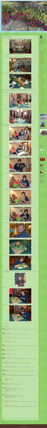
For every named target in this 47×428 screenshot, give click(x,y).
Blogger (26, 426)
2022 (41, 71)
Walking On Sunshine (42, 95)
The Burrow (42, 54)
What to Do (42, 94)
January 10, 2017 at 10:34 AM (10, 378)
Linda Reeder (42, 39)
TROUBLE (42, 60)
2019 (41, 74)
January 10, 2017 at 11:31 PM (8, 387)
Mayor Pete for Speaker (43, 55)
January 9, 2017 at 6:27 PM (8, 353)
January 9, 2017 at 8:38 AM (8, 328)
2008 (41, 112)
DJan (5, 357)
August (42, 81)
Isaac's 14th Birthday (42, 98)
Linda (5, 328)
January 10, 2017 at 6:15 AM (8, 357)
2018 (41, 75)
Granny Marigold (6, 383)
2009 (41, 111)
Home (20, 421)
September (42, 80)
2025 (41, 68)
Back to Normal (42, 99)
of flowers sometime (42, 155)
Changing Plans (42, 93)
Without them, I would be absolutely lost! (43, 52)
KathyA (5, 394)
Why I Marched (42, 92)
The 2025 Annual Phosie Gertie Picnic (43, 165)
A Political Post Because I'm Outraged (42, 179)
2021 (41, 72)
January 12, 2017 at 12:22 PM (11, 400)
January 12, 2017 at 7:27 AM (9, 394)
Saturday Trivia (42, 62)
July (41, 82)
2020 (41, 73)
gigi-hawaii (42, 51)
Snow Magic (42, 100)
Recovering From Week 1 (42, 90)
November (42, 78)
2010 (41, 110)
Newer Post (3, 421)
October (42, 79)
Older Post (37, 421)
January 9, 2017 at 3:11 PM (8, 344)
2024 (41, 69)
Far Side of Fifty (6, 400)
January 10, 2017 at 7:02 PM (11, 383)
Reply (5, 330)
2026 (41, 67)
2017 (41, 76)
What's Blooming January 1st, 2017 (43, 102)
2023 (41, 70)
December (42, 77)
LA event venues (19, 406)
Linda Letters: (8, 3)
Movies (41, 91)
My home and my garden (42, 57)
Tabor (5, 344)
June (41, 83)
